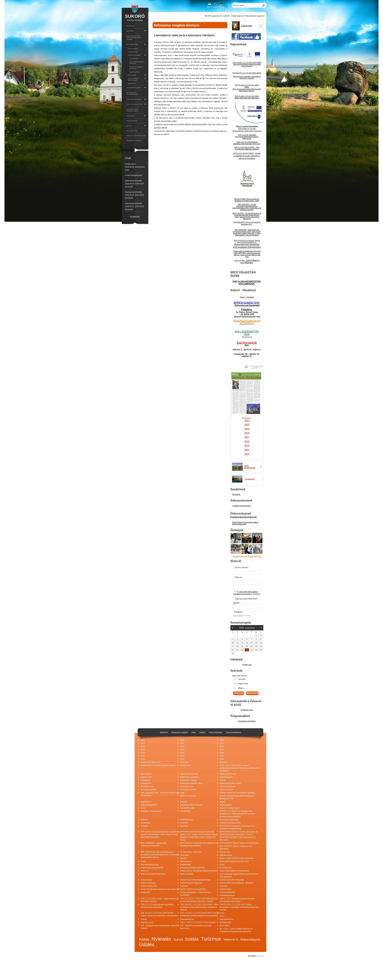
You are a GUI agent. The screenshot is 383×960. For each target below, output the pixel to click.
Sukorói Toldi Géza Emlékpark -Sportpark (236, 883)
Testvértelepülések (227, 895)
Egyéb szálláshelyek (228, 774)
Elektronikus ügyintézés (189, 777)
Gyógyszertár (133, 52)
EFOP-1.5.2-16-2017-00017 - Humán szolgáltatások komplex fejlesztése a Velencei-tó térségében (246, 155)
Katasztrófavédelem (135, 136)
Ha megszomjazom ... (228, 786)
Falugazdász (146, 780)
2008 (182, 740)
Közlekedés (131, 131)
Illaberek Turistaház (188, 796)
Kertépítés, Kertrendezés (151, 811)
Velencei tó (231, 939)
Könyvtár (144, 820)
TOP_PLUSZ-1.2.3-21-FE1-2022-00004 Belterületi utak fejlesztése (247, 97)
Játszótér (183, 802)
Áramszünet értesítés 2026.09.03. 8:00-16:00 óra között (134, 184)
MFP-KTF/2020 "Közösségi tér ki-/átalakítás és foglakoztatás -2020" (246, 200)
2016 (246, 441)
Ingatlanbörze (250, 479)
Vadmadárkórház (187, 919)
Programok (131, 121)
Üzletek (144, 919)
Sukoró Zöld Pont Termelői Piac (193, 889)
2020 (222, 753)
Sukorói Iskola (146, 880)
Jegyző (222, 802)
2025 (182, 759)
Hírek (182, 793)
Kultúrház (184, 823)
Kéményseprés (226, 805)
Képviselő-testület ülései (230, 808)
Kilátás (144, 939)
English (215, 7)
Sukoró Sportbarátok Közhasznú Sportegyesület (160, 889)
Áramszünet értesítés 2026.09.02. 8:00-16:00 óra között (134, 195)
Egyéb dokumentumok (189, 774)
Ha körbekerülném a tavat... (231, 783)
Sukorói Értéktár (186, 874)
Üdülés (147, 944)
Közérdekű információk (132, 93)
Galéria (223, 780)
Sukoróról (184, 886)
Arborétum (132, 83)
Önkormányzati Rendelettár (247, 305)
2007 (143, 740)
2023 (222, 756)
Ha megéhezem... (148, 786)
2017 (222, 750)
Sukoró (179, 939)
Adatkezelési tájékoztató (132, 110)
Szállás (192, 939)
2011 (182, 743)
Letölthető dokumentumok (241, 506)
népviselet (184, 855)
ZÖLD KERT (225, 926)
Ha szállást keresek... (188, 790)
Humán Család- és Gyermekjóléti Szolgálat (237, 793)
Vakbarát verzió (133, 141)
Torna (222, 913)
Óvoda (143, 861)
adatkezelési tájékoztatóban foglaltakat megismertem (245, 593)
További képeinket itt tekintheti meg (247, 557)
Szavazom (238, 693)
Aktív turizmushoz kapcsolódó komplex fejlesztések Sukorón (247, 90)
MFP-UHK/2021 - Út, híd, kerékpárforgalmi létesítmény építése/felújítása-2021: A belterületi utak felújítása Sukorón (246, 207)
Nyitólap (130, 26)
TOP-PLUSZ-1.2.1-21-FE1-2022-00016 (247, 73)
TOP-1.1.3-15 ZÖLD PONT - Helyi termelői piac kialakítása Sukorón (246, 148)
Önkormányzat (186, 861)
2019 (182, 753)
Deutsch (221, 7)
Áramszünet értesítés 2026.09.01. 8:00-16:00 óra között (134, 206)
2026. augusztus (247, 628)
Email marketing (238, 615)
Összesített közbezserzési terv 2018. (234, 861)
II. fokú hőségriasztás (133, 175)
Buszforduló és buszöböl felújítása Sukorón (158, 765)
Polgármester (185, 865)
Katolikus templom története (136, 68)
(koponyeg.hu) (258, 366)
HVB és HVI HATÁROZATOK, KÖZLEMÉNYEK (247, 282)
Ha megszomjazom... (149, 790)
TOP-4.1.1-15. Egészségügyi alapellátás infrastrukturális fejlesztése (247, 143)
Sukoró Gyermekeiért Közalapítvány (234, 871)
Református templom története (137, 62)
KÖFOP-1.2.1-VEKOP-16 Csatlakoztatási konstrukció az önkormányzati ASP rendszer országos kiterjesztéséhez (237, 814)
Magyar (209, 7)
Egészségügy (133, 48)
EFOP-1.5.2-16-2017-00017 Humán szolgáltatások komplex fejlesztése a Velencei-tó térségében (239, 768)
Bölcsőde (223, 762)
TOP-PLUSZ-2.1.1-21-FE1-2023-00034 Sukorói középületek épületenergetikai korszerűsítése (246, 64)
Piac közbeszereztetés (150, 865)
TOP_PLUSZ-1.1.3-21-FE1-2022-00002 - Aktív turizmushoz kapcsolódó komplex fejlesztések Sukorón (199, 907)
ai (245, 524)
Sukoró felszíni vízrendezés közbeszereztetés (198, 871)
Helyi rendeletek (226, 790)
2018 (246, 433)
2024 (143, 759)
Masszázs (184, 826)
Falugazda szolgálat (188, 780)
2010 (143, 743)
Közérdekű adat (186, 820)
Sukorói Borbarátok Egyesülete (153, 874)
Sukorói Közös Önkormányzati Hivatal (133, 37)
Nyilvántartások (226, 855)
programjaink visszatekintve (152, 868)
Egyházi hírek (134, 72)
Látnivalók (246, 26)
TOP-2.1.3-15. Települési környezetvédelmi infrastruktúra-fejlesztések (247, 136)
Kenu (143, 808)
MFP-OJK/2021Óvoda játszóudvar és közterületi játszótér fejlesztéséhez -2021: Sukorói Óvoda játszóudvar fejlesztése (160, 834)
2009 (222, 740)
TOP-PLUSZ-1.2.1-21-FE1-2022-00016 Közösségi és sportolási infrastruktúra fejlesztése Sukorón (239, 907)
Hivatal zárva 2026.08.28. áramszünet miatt (135, 167)
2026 (222, 759)
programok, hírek (247, 710)
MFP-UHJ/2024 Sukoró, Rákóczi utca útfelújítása (239, 843)
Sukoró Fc (145, 871)
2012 (222, 743)
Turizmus (211, 939)
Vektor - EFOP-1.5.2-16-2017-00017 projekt (197, 922)
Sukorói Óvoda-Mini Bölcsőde (232, 880)
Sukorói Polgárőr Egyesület (191, 883)
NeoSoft (260, 956)
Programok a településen (247, 721)
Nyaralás (162, 939)
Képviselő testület (187, 808)
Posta (222, 865)
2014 (222, 746)
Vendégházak (225, 922)
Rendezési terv (226, 868)
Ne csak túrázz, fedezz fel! (190, 852)
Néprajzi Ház (225, 852)
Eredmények (252, 693)
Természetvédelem (227, 892)
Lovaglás (144, 826)
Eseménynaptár (226, 777)
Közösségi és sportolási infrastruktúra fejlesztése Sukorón (247, 77)
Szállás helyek (225, 889)
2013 (143, 746)
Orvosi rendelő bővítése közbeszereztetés (237, 858)
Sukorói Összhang (148, 883)
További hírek (135, 216)
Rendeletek (236, 494)
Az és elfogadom (246, 593)
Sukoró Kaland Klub (149, 886)
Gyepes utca (247, 664)
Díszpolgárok (185, 765)
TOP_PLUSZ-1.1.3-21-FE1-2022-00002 (247, 86)
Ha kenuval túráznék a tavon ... (192, 783)
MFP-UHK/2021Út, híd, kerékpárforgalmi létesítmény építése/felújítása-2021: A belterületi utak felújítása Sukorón (160, 854)
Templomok (133, 58)
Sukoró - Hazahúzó (247, 297)
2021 (143, 756)
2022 (182, 756)
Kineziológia (185, 811)
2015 (143, 750)
